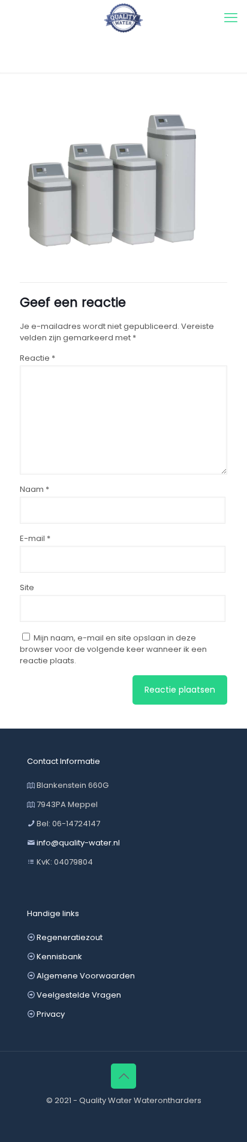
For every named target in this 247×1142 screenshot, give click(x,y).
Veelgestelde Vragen (79, 995)
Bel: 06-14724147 (68, 823)
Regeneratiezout (70, 937)
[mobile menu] (231, 18)
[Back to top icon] (123, 1076)
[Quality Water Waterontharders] (123, 18)
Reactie (37, 358)
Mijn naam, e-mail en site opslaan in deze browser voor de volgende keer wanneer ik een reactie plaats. (113, 649)
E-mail (35, 538)
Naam (34, 489)
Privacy (51, 1014)
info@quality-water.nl (78, 842)
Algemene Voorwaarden (86, 975)
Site (27, 587)
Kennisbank (59, 956)
